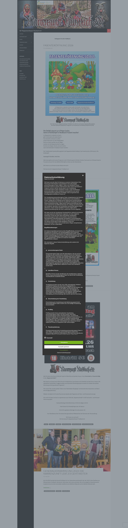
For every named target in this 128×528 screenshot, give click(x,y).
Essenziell (49, 338)
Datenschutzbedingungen (64, 352)
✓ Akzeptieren (64, 342)
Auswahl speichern (63, 346)
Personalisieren (64, 350)
